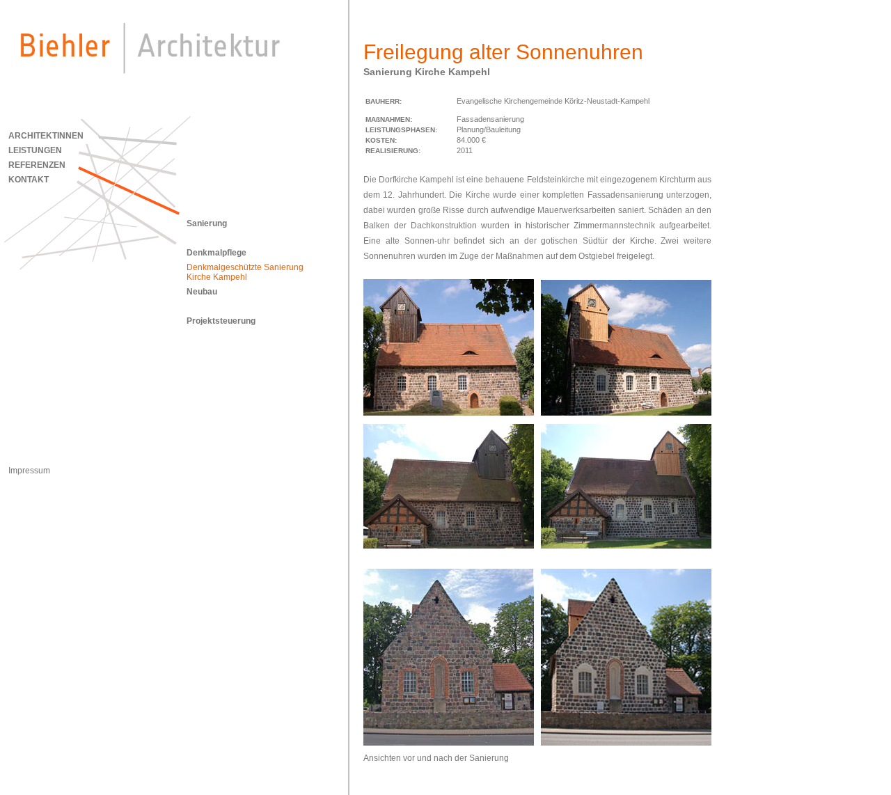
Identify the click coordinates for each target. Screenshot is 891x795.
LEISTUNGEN (35, 150)
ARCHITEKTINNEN (46, 136)
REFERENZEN (36, 165)
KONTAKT (28, 179)
